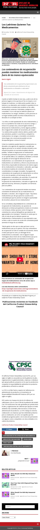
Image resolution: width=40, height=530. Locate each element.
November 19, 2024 (8, 32)
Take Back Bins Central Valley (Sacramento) (17, 446)
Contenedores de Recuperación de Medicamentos (19, 436)
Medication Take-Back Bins (11, 439)
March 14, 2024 (15, 496)
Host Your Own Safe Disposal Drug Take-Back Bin (24, 484)
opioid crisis (28, 439)
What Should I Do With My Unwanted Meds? (23, 474)
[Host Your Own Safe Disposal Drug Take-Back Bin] (5, 485)
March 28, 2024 (15, 477)
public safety (7, 443)
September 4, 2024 (16, 487)
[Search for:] (20, 506)
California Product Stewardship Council (14, 425)
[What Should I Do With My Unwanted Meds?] (5, 475)
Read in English (6, 79)
